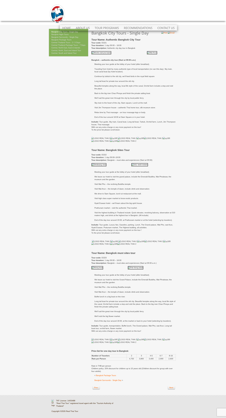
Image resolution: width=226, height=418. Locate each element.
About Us (83, 28)
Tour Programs (107, 28)
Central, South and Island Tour (64, 53)
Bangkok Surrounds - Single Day (64, 37)
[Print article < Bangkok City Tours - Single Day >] (164, 33)
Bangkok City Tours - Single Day (64, 32)
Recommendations (138, 28)
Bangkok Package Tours (61, 40)
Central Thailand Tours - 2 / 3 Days (65, 43)
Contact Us (166, 28)
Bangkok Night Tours (60, 34)
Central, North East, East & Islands (65, 48)
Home (66, 28)
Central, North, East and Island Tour (66, 50)
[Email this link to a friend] (171, 33)
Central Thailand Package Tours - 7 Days (68, 45)
